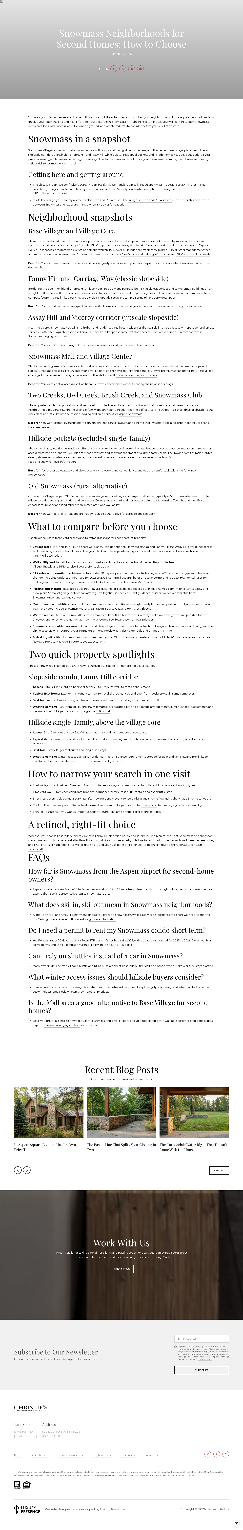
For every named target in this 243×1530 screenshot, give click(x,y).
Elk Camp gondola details (193, 254)
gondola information (102, 919)
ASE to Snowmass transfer (50, 193)
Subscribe (201, 1370)
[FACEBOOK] (216, 1454)
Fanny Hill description (47, 555)
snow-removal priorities (138, 619)
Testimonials (128, 1455)
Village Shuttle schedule (194, 798)
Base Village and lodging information (145, 254)
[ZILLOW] (225, 1454)
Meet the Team (40, 1455)
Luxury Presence (112, 1509)
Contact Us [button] (122, 1269)
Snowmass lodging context (62, 1025)
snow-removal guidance (106, 761)
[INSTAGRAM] (207, 1454)
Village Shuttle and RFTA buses (89, 966)
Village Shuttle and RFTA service (150, 200)
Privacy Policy (205, 1359)
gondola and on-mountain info (151, 630)
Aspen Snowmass (130, 414)
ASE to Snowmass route (93, 893)
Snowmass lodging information (136, 375)
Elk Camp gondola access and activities (135, 811)
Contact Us (151, 1455)
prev (18, 1170)
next (27, 1170)
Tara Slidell (35, 849)
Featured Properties (71, 1455)
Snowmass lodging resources (47, 336)
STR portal (146, 582)
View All (219, 1170)
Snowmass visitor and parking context (58, 597)
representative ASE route (62, 641)
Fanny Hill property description (155, 297)
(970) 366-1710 (23, 1431)
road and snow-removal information (52, 461)
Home (17, 1455)
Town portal (149, 805)
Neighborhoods (102, 1455)
